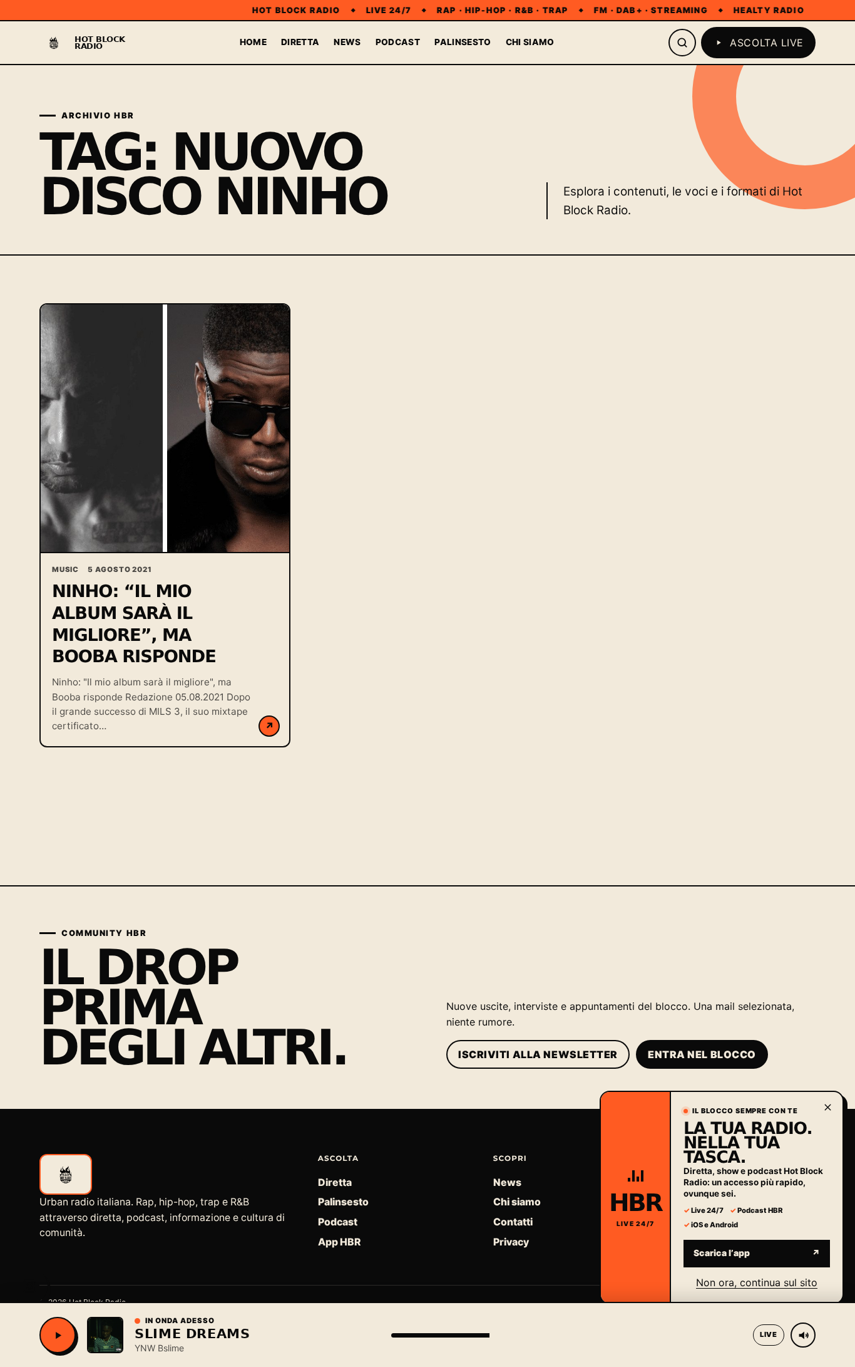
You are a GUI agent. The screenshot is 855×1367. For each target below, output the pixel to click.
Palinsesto (462, 42)
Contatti (513, 1222)
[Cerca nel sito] (682, 42)
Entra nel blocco (702, 1054)
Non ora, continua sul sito (756, 1282)
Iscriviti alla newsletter (538, 1054)
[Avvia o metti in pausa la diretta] (57, 1335)
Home (253, 42)
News (347, 42)
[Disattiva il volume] (803, 1335)
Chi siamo (530, 42)
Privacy (511, 1242)
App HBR (339, 1242)
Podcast (398, 42)
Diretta (300, 42)
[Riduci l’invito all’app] (827, 1107)
